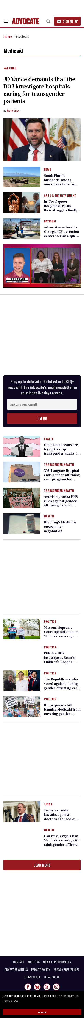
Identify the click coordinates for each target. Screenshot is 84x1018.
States (49, 439)
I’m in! (42, 418)
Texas (48, 804)
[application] (42, 265)
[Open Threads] (46, 986)
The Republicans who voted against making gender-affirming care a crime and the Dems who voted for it (61, 688)
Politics (50, 622)
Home (7, 36)
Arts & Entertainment (60, 196)
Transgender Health (59, 465)
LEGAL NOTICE (52, 977)
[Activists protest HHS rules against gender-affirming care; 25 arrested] (21, 497)
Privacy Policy (65, 995)
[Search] (48, 21)
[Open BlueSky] (37, 986)
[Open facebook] (27, 986)
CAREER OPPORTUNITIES (57, 962)
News (47, 170)
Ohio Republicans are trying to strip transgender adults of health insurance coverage (61, 453)
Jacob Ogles (13, 110)
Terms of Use (11, 1000)
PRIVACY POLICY (40, 969)
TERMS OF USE (32, 977)
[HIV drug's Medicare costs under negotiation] (21, 523)
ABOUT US (34, 962)
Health (49, 516)
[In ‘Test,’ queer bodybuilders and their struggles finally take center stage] (21, 202)
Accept (42, 1012)
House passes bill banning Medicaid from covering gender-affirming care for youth (62, 713)
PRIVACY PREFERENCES (66, 969)
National (9, 68)
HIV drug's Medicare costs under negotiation (60, 526)
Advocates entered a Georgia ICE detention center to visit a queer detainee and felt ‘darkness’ (61, 236)
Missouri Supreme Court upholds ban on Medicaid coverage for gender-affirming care (61, 636)
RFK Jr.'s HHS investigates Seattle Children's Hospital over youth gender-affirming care (59, 662)
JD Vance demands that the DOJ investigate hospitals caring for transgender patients (39, 90)
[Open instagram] (56, 986)
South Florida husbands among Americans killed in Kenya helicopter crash (59, 184)
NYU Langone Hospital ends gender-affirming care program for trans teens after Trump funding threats (62, 479)
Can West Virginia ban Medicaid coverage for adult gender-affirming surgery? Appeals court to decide (62, 844)
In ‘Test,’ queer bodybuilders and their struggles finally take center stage (61, 208)
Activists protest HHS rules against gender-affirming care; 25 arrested (61, 503)
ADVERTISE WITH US (16, 969)
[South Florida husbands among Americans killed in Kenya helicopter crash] (21, 177)
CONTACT (18, 962)
